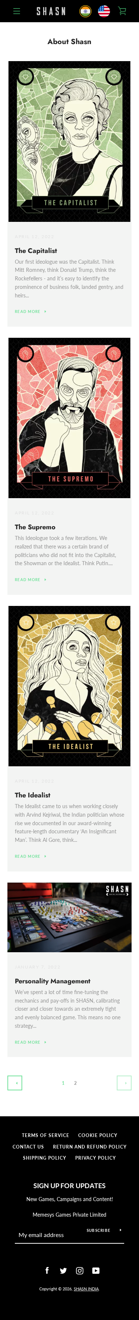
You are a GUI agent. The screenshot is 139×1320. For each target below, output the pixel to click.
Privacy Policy (95, 1158)
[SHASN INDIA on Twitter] (61, 1270)
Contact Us (28, 1147)
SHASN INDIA (86, 1288)
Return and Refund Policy (90, 1147)
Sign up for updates (69, 1185)
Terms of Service (45, 1135)
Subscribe (98, 1230)
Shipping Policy (44, 1158)
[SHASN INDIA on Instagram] (77, 1270)
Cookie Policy (98, 1135)
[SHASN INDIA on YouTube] (94, 1270)
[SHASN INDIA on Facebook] (45, 1270)
